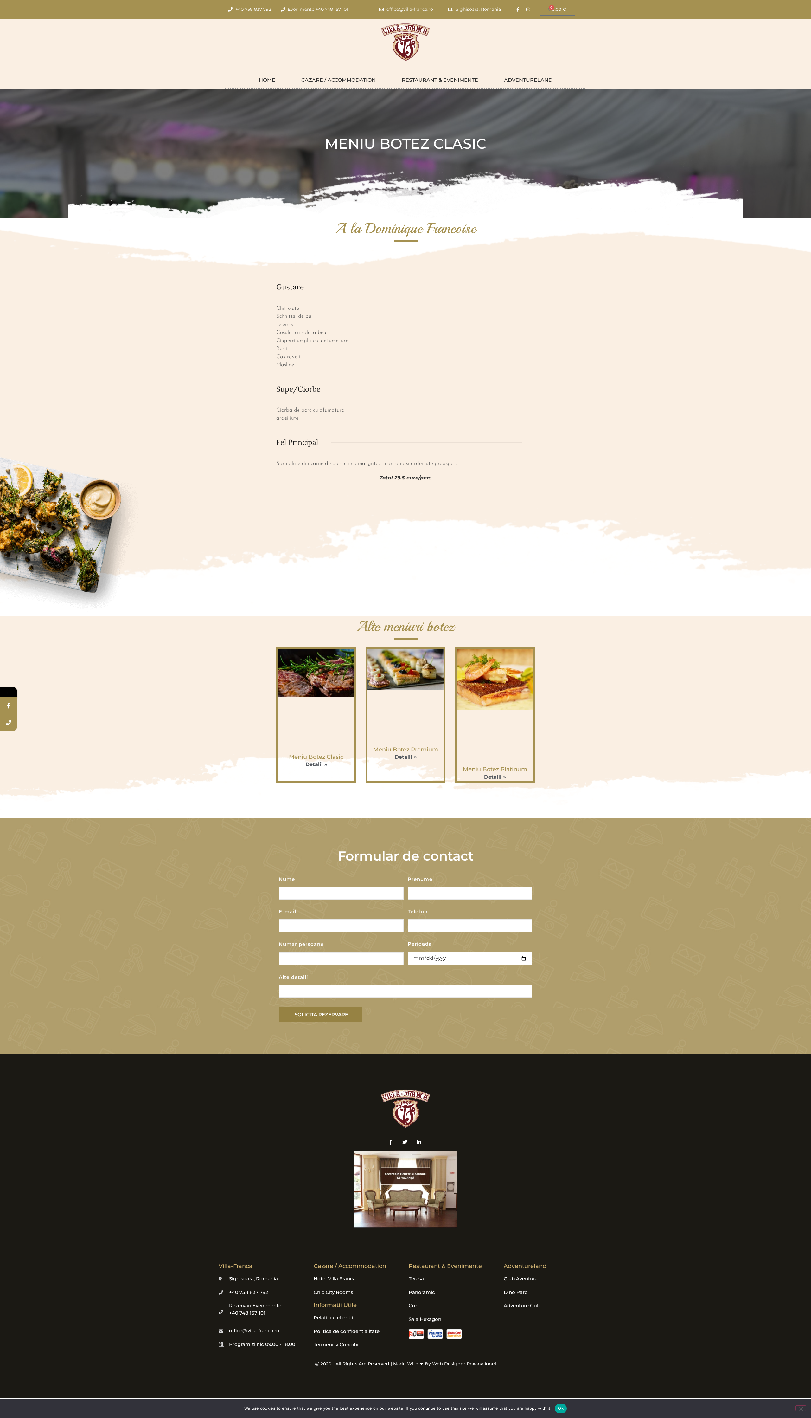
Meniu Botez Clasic (316, 756)
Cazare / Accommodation (338, 80)
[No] (800, 1408)
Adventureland (528, 80)
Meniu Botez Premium (405, 749)
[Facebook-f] (517, 9)
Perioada (420, 944)
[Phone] (8, 722)
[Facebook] (8, 705)
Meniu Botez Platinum (495, 769)
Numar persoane (301, 944)
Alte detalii (293, 977)
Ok (561, 1408)
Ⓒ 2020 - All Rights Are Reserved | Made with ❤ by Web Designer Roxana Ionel (405, 1364)
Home (267, 80)
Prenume (420, 879)
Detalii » (316, 764)
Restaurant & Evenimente (440, 80)
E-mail (287, 911)
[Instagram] (528, 9)
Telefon (418, 911)
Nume (287, 879)
